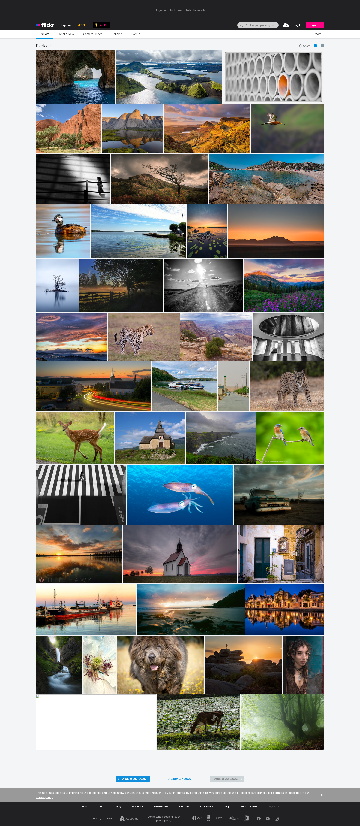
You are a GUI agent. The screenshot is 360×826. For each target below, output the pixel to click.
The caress (135, 518)
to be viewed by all (251, 577)
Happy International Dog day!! (136, 687)
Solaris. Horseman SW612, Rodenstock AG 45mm (168, 629)
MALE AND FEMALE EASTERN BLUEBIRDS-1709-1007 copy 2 (280, 458)
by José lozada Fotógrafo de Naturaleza (53, 255)
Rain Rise (43, 577)
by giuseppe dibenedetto (250, 580)
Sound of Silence (252, 744)
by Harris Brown (265, 461)
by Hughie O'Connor (127, 101)
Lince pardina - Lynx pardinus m (270, 405)
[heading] (45, 25)
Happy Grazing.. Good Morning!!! (177, 744)
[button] (100, 100)
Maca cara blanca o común (53, 252)
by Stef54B (256, 408)
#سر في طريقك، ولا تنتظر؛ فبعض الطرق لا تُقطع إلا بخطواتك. (225, 405)
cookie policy (44, 797)
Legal (84, 818)
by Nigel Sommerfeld (147, 632)
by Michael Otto (261, 358)
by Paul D (42, 408)
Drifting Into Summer (105, 252)
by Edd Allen (118, 201)
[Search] (241, 25)
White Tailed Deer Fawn (52, 458)
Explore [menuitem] (66, 25)
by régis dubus (123, 461)
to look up (260, 354)
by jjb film (42, 201)
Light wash (171, 147)
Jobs (102, 806)
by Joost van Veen (237, 255)
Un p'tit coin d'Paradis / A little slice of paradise (239, 197)
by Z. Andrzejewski (90, 691)
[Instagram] (276, 818)
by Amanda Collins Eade (129, 691)
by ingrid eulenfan (161, 408)
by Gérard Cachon (136, 522)
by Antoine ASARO (219, 201)
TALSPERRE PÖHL (164, 405)
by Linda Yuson (99, 255)
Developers (161, 806)
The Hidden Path (48, 687)
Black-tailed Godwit (264, 147)
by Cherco (42, 522)
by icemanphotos (45, 101)
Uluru (41, 147)
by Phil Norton (212, 691)
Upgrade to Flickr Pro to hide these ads (180, 10)
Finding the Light (48, 97)
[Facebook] (258, 818)
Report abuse (249, 806)
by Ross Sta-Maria (45, 580)
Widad (288, 687)
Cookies (184, 806)
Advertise (137, 806)
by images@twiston (173, 150)
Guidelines (206, 806)
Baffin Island (110, 147)
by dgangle (42, 747)
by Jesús (190, 461)
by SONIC (224, 408)
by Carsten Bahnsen (90, 309)
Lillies (191, 252)
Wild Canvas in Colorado (260, 306)
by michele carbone (46, 358)
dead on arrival (133, 577)
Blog (118, 806)
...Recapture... (45, 197)
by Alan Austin (44, 632)
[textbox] (262, 25)
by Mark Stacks (242, 522)
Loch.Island (44, 306)
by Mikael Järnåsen (197, 255)
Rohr (227, 97)
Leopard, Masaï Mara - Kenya (127, 354)
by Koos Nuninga (254, 632)
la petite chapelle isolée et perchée (138, 458)
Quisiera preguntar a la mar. (203, 458)
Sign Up (315, 25)
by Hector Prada (249, 747)
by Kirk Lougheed (190, 358)
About (84, 806)
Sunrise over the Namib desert (248, 252)
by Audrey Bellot (45, 691)
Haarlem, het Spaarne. (260, 629)
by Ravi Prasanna (166, 747)
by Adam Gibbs (110, 150)
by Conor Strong (45, 150)
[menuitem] (101, 25)
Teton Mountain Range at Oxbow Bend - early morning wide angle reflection (84, 744)
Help (227, 806)
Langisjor (123, 97)
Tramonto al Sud (48, 354)
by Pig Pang (229, 101)
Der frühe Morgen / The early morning (104, 306)
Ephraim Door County (51, 405)
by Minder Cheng (260, 150)
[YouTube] (268, 818)
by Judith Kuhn (131, 580)
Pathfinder (118, 197)
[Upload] (286, 25)
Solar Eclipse (214, 687)
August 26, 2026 (134, 779)
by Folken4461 (116, 358)
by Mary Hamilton (45, 309)
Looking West (190, 354)
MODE (82, 25)
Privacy (97, 818)
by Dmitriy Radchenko (175, 309)
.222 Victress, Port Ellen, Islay (55, 629)
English (272, 806)
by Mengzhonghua (254, 309)
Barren (240, 518)
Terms (110, 818)
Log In (297, 25)
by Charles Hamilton (294, 691)
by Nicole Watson (45, 461)
